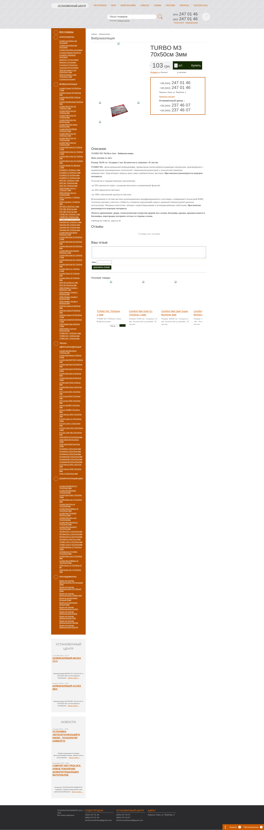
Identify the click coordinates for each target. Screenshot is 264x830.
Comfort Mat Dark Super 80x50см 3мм (174, 313)
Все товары (66, 32)
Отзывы (157, 5)
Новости (145, 5)
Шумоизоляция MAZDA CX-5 (67, 660)
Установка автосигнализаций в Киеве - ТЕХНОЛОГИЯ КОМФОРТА (66, 736)
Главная (94, 34)
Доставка (170, 5)
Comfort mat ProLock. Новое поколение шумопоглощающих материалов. (67, 770)
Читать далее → (73, 678)
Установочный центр (71, 6)
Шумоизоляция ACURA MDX (67, 687)
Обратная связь (128, 5)
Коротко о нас (201, 5)
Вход (113, 5)
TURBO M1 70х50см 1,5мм (108, 313)
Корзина (206, 17)
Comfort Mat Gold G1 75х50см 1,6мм (140, 313)
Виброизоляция (104, 34)
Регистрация (100, 5)
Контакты (184, 5)
